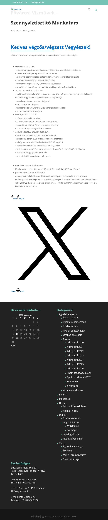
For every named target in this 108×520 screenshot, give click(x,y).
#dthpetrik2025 (75, 364)
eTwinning (72, 385)
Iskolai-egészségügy (74, 330)
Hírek (62, 403)
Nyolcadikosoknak (73, 438)
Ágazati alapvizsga (73, 446)
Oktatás (63, 415)
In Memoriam (70, 326)
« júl (13, 345)
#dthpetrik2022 (75, 351)
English (63, 394)
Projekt (67, 339)
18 (17, 334)
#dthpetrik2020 (75, 342)
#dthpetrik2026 (75, 368)
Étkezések (64, 398)
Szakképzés (73, 430)
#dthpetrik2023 (75, 355)
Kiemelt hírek (70, 410)
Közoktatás (73, 425)
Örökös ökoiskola (72, 334)
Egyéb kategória (68, 314)
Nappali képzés (71, 422)
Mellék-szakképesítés (74, 454)
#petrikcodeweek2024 (79, 372)
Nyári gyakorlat (71, 434)
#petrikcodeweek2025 (79, 377)
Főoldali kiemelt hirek (75, 406)
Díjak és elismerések (74, 321)
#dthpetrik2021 (75, 346)
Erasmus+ (72, 381)
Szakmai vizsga (71, 459)
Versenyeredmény (73, 390)
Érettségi (68, 450)
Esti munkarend (71, 418)
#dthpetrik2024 (75, 359)
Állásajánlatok (29, 30)
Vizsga (62, 443)
